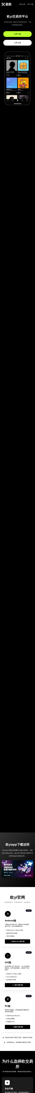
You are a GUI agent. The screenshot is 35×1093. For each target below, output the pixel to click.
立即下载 (30, 4)
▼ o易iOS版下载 (17, 985)
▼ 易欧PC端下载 (17, 1027)
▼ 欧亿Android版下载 (17, 941)
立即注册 (22, 4)
